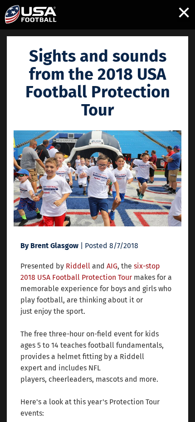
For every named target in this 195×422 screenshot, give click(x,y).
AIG (112, 266)
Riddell (78, 266)
